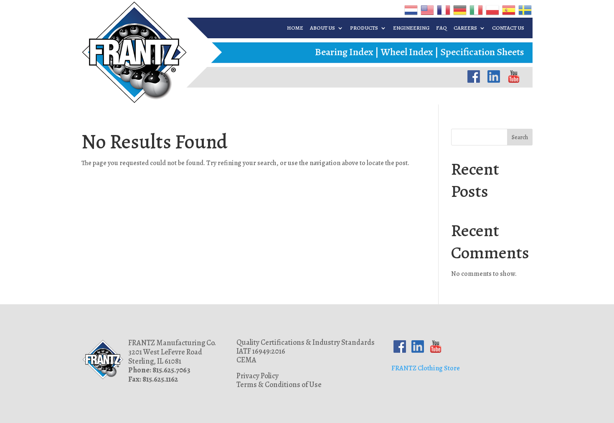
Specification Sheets (482, 52)
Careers (465, 28)
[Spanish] (508, 9)
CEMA (246, 360)
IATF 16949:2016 (260, 351)
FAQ (441, 28)
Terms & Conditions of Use (279, 385)
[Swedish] (524, 9)
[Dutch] (410, 9)
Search (520, 137)
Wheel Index (407, 52)
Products (364, 28)
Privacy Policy (257, 376)
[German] (459, 9)
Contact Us (508, 28)
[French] (443, 9)
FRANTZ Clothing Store (425, 368)
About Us (322, 28)
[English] (427, 9)
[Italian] (475, 9)
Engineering (411, 28)
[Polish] (492, 9)
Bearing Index (344, 52)
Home (295, 28)
